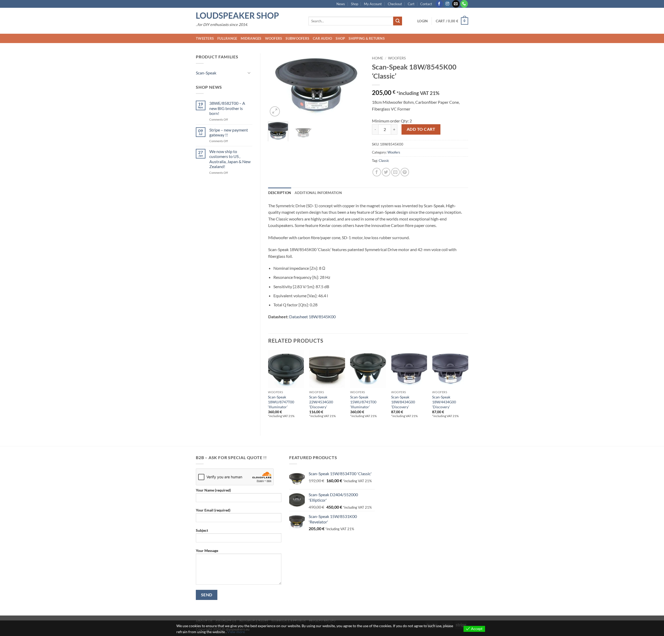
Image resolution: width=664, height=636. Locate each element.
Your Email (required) (213, 510)
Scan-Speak (206, 72)
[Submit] (397, 21)
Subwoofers (297, 38)
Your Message (207, 550)
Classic (384, 160)
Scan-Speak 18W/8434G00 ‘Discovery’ (403, 402)
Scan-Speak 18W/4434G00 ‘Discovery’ (444, 402)
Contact (426, 4)
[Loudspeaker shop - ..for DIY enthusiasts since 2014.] (248, 16)
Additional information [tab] (318, 193)
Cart (411, 4)
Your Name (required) (213, 490)
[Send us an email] (456, 4)
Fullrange (227, 38)
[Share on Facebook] (376, 172)
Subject (202, 530)
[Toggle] (249, 73)
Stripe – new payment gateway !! (228, 132)
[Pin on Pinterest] (404, 172)
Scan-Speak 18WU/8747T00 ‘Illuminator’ (281, 402)
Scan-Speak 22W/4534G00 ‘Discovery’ (321, 402)
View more (236, 632)
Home (377, 58)
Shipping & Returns (367, 38)
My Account (373, 4)
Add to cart (421, 129)
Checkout (395, 4)
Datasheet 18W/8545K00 (312, 316)
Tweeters (205, 38)
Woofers (273, 38)
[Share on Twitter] (386, 172)
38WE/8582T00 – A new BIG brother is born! (227, 108)
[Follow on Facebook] (439, 4)
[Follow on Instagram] (447, 4)
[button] (422, 21)
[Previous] (276, 85)
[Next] (356, 85)
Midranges (251, 38)
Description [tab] (279, 193)
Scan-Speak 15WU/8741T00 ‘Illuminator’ (363, 402)
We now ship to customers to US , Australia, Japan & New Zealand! (230, 159)
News (340, 4)
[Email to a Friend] (395, 172)
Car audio (322, 38)
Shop (354, 4)
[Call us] (464, 4)
